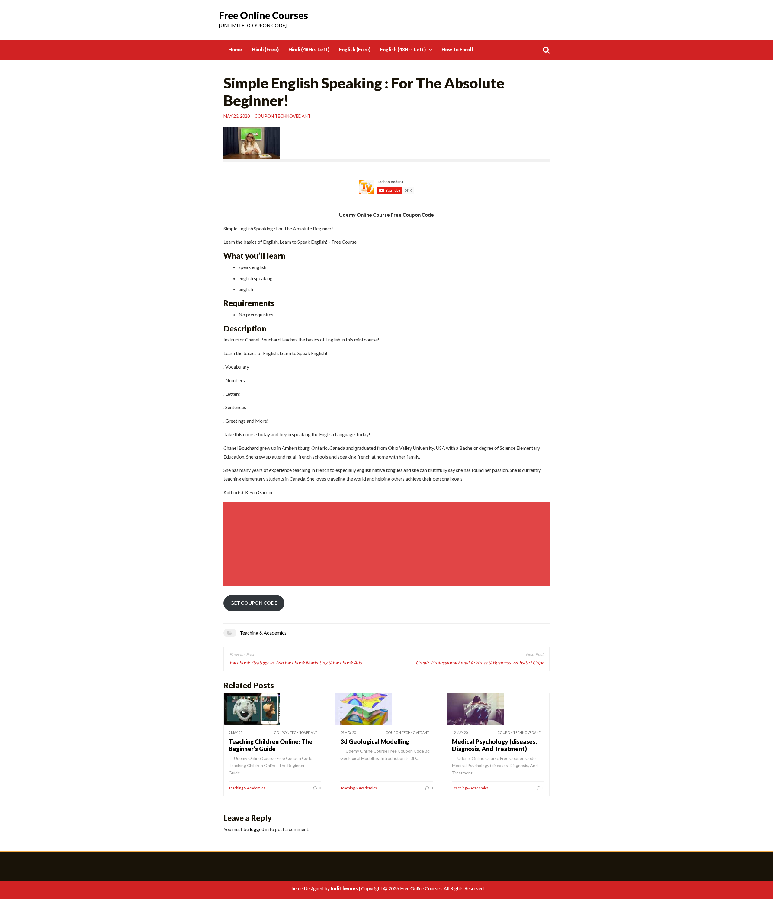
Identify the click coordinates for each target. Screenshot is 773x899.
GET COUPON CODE (253, 603)
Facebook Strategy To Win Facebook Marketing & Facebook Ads (295, 662)
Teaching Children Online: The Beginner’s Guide (271, 745)
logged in (259, 829)
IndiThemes (344, 888)
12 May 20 (459, 732)
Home (235, 49)
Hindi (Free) (265, 49)
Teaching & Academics (263, 632)
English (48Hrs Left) (403, 49)
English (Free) (354, 49)
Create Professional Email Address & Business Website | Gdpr (480, 662)
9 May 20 (235, 732)
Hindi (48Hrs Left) (308, 49)
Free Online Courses (263, 15)
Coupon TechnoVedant (283, 116)
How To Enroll (457, 49)
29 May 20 (348, 732)
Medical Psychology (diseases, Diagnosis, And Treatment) (494, 745)
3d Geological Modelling (374, 741)
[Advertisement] (387, 544)
